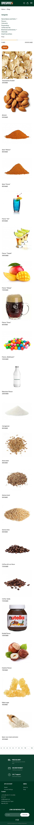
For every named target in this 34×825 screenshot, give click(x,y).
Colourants (4, 23)
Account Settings (8, 789)
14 (32, 748)
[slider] (1, 40)
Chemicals (4, 32)
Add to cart (17, 74)
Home (3, 9)
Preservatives (5, 25)
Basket (5, 787)
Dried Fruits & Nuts (6, 34)
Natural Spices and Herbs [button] (8, 19)
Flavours (3, 21)
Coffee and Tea (5, 27)
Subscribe (24, 814)
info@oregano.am (5, 799)
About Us (25, 787)
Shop (8, 9)
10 (25, 748)
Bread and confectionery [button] (8, 30)
